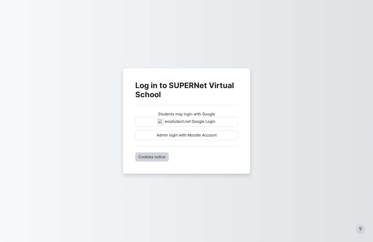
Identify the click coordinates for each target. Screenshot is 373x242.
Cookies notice (152, 156)
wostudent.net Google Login (189, 121)
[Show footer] (360, 229)
